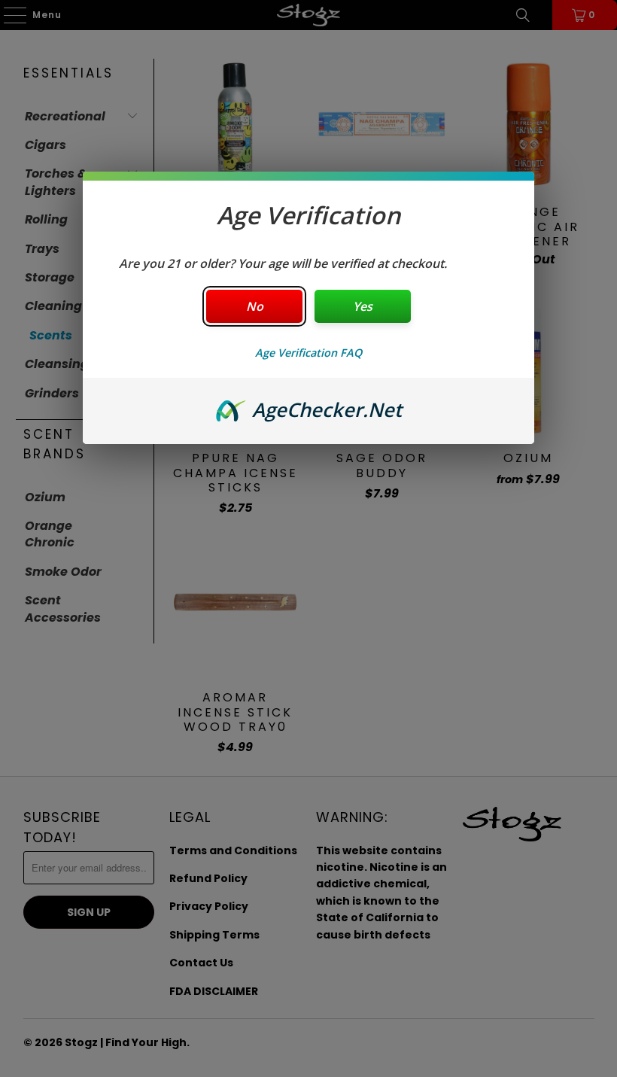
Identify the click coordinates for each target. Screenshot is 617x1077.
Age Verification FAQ (308, 352)
